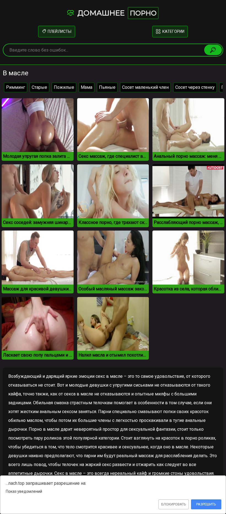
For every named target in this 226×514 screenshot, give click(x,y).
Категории (173, 31)
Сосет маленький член (145, 87)
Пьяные (107, 87)
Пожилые (64, 87)
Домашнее (116, 13)
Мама (86, 87)
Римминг (15, 87)
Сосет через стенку (195, 87)
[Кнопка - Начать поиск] (213, 50)
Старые (39, 87)
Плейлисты (59, 31)
